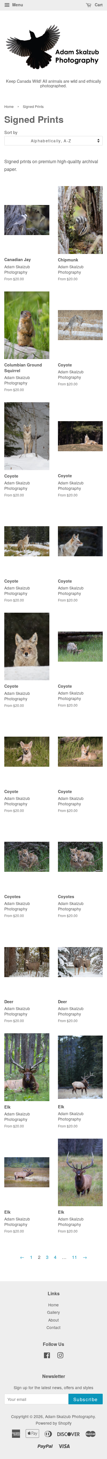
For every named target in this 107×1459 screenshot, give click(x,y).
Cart (98, 4)
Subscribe (85, 1399)
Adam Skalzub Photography (70, 1416)
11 (74, 1257)
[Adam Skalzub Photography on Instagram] (60, 1356)
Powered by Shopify (54, 1423)
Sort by (10, 132)
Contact (53, 1327)
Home (9, 106)
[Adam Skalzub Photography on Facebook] (47, 1356)
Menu (17, 4)
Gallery (53, 1312)
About (53, 1320)
